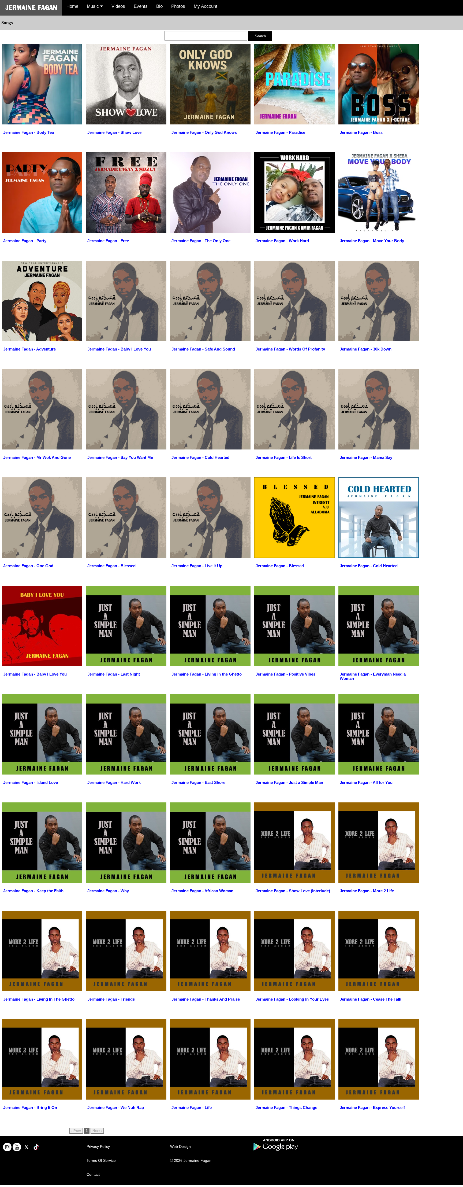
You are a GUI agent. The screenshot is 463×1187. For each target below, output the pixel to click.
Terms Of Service (101, 1160)
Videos (118, 6)
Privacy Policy (98, 1146)
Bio (159, 6)
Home (72, 6)
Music (93, 6)
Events (141, 6)
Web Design (180, 1146)
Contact (93, 1174)
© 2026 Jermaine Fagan (190, 1160)
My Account (205, 6)
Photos (178, 6)
